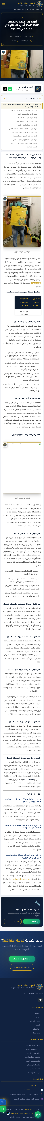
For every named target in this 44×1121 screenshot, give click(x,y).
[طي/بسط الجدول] (4, 98)
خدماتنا (38, 1017)
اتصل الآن (15, 921)
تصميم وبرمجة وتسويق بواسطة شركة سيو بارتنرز (23, 1113)
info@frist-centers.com (31, 1090)
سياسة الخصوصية (28, 1117)
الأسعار (38, 1025)
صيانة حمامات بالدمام (33, 1045)
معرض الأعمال (35, 1021)
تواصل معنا (36, 1033)
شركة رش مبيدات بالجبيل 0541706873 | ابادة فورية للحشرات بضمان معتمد (21, 105)
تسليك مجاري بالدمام (33, 1049)
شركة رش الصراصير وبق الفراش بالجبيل (25, 139)
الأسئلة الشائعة (32, 146)
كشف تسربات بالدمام (33, 1069)
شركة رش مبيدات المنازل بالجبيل (27, 125)
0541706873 (36, 283)
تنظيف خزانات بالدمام (33, 1053)
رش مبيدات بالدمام (34, 1072)
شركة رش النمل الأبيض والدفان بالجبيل (25, 136)
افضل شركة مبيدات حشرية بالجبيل (26, 121)
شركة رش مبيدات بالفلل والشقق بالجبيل (24, 132)
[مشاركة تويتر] (5, 89)
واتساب (35, 921)
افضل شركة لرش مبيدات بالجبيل (27, 114)
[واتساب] (38, 1114)
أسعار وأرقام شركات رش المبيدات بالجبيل (24, 143)
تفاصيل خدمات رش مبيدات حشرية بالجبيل (24, 110)
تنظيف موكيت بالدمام (33, 1061)
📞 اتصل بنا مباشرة (22, 967)
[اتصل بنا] (3, 1102)
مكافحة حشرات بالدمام (32, 1057)
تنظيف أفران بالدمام (33, 1065)
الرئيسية (37, 1013)
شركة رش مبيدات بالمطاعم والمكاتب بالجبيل (23, 128)
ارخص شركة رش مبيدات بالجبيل (27, 117)
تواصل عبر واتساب (20, 958)
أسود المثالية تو (28, 1109)
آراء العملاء (36, 1029)
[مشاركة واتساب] (10, 89)
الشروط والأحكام (15, 1117)
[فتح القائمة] (3, 4)
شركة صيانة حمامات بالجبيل (22, 879)
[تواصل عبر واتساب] (3, 1109)
